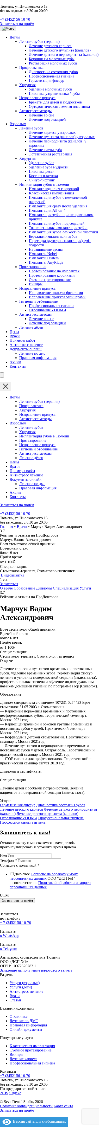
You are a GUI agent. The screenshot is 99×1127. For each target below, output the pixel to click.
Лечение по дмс (32, 353)
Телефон (8, 860)
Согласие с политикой (19, 865)
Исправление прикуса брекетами (56, 293)
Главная (6, 527)
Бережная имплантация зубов (53, 236)
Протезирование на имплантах (54, 271)
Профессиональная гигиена (51, 76)
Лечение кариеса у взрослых (52, 132)
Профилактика (31, 67)
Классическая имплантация (51, 193)
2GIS (4, 1093)
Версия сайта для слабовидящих (38, 1121)
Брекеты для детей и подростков (55, 102)
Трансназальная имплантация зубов (58, 228)
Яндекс (15, 1093)
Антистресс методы (35, 111)
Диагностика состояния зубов (53, 72)
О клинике (18, 1016)
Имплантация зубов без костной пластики (63, 232)
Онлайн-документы (26, 1029)
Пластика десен (42, 171)
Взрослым (18, 124)
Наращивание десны (46, 249)
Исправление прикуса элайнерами (57, 297)
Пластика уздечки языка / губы (54, 93)
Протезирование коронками (52, 275)
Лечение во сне (41, 115)
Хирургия (27, 85)
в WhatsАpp (9, 936)
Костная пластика (43, 176)
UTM (4, 895)
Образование (24, 588)
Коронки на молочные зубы (51, 59)
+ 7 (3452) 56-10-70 (15, 923)
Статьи (15, 1000)
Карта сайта (63, 1106)
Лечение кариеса (23, 1059)
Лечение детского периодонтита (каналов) (64, 54)
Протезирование (32, 267)
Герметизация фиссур (46, 80)
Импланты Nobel (43, 254)
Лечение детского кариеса (50, 46)
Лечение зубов (31, 128)
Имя (3, 855)
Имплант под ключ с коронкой (54, 189)
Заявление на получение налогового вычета (36, 970)
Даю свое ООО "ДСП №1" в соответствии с (50, 880)
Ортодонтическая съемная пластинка (59, 106)
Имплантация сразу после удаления (58, 206)
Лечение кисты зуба (45, 150)
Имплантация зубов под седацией (57, 223)
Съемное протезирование (50, 280)
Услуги (85, 588)
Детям (15, 37)
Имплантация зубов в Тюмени (44, 184)
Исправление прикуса (37, 98)
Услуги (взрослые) (25, 983)
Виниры (36, 284)
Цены (14, 332)
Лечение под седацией (47, 119)
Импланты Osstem (44, 258)
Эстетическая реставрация (50, 154)
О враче (6, 588)
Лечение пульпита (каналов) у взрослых (62, 137)
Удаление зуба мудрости (48, 167)
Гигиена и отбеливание (38, 301)
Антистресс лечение (26, 345)
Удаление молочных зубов (50, 89)
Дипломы (44, 588)
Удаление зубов (41, 163)
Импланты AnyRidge (46, 262)
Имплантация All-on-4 (47, 210)
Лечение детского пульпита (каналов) (60, 50)
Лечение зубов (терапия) (39, 41)
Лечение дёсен (31, 327)
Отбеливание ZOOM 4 (47, 310)
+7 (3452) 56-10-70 (15, 19)
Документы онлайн (26, 349)
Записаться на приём (17, 24)
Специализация (66, 588)
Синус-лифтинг (42, 180)
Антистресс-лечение (26, 991)
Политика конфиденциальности (26, 1106)
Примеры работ (22, 340)
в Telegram (8, 949)
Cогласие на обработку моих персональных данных (44, 876)
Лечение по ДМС (24, 1021)
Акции (15, 362)
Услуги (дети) (21, 987)
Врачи (15, 336)
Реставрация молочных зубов (53, 63)
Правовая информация (37, 358)
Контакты (18, 366)
